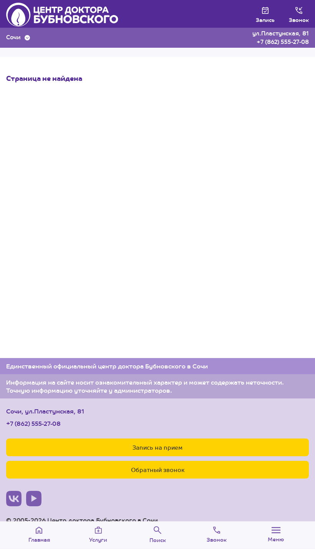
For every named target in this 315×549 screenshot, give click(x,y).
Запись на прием (157, 447)
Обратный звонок (157, 469)
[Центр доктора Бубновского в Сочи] (70, 15)
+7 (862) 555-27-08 (283, 41)
